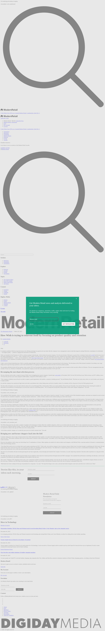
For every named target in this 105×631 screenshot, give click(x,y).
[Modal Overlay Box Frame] (52, 315)
